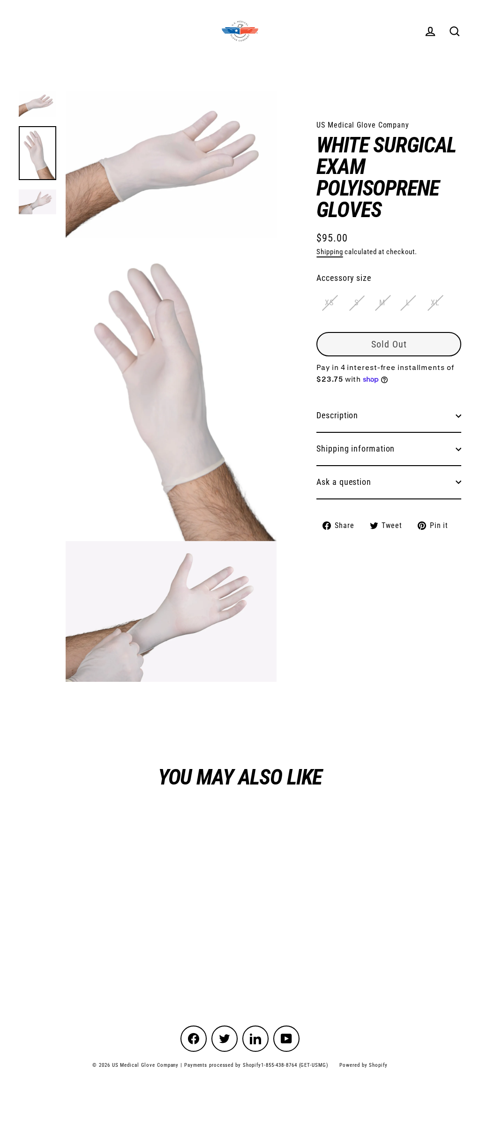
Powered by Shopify (363, 1065)
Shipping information (355, 448)
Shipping (329, 252)
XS (329, 302)
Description (337, 415)
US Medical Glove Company (362, 125)
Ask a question (343, 482)
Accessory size (343, 278)
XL (435, 302)
